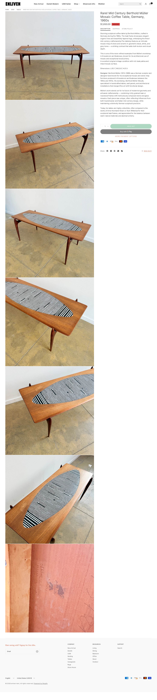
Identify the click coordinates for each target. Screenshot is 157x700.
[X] (111, 151)
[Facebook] (107, 151)
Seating (70, 656)
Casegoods (71, 662)
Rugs (69, 664)
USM (69, 653)
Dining (95, 651)
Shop (76, 4)
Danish (70, 651)
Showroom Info (89, 4)
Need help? (148, 151)
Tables (19, 9)
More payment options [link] (126, 136)
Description (105, 29)
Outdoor (95, 662)
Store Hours (72, 667)
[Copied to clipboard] (122, 151)
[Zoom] (89, 16)
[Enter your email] (37, 651)
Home (7, 9)
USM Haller (66, 4)
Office (95, 656)
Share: (102, 151)
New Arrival (38, 4)
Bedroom (96, 653)
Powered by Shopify (41, 683)
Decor (95, 659)
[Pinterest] (115, 151)
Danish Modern (53, 4)
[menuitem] (39, 3)
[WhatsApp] (118, 151)
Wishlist (101, 4)
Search (119, 648)
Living (95, 648)
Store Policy (127, 29)
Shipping (116, 29)
